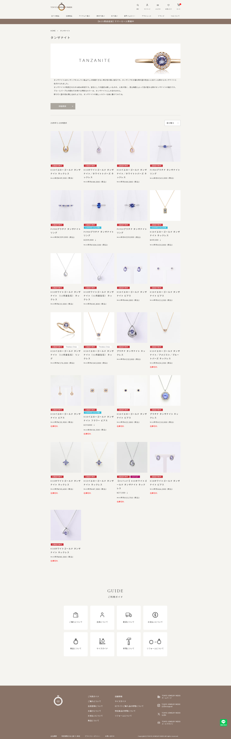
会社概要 (54, 736)
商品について (93, 720)
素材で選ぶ (101, 16)
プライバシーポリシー (92, 736)
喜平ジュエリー (129, 16)
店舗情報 (118, 696)
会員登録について (95, 706)
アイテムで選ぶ (84, 16)
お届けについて (94, 711)
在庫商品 (69, 16)
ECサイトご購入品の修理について (129, 706)
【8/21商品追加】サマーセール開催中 (115, 21)
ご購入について (94, 701)
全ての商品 (55, 16)
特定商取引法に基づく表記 (70, 736)
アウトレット (147, 16)
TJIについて (175, 16)
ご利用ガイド (93, 696)
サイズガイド (120, 701)
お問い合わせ (110, 736)
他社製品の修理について (125, 711)
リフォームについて (123, 716)
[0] (178, 5)
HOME (53, 31)
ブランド (161, 16)
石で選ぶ (114, 16)
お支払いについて (95, 716)
